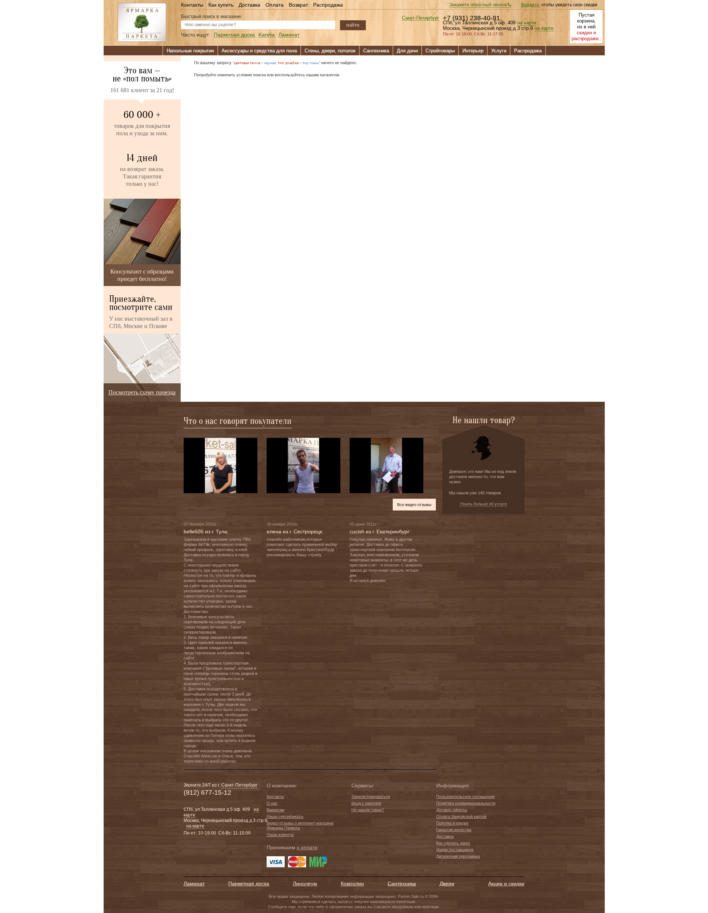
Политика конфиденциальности (465, 803)
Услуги (498, 50)
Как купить (220, 5)
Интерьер (472, 50)
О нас (272, 803)
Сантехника (376, 50)
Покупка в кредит (452, 823)
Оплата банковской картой (461, 816)
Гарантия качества (453, 829)
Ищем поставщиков (454, 849)
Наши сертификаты (285, 816)
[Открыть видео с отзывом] (220, 465)
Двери (447, 883)
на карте (526, 22)
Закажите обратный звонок (479, 4)
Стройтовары (440, 50)
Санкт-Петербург (420, 18)
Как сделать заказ (453, 843)
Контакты (192, 5)
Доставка (249, 5)
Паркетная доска (234, 35)
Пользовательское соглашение (465, 796)
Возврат (298, 5)
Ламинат (288, 35)
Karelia (266, 35)
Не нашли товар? (367, 810)
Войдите (530, 4)
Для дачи (407, 50)
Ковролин (352, 883)
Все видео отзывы (414, 504)
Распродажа (328, 5)
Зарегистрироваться (370, 796)
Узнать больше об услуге (483, 504)
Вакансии (275, 810)
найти (353, 25)
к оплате (307, 847)
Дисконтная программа (458, 856)
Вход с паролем (366, 803)
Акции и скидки (506, 883)
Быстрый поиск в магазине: (211, 16)
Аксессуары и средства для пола (259, 50)
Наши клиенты (280, 834)
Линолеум (305, 883)
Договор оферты (451, 810)
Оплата (275, 5)
